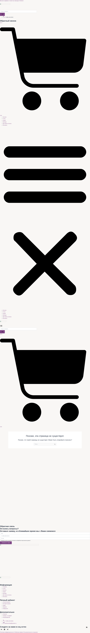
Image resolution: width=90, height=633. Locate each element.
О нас (4, 118)
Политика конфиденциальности (7, 632)
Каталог (4, 117)
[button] (45, 218)
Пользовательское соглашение (31, 632)
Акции (4, 120)
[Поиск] (2, 14)
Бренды (5, 121)
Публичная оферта (19, 632)
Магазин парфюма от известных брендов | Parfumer (12, 0)
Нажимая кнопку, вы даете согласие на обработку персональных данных (15, 540)
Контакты (5, 125)
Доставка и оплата (7, 123)
